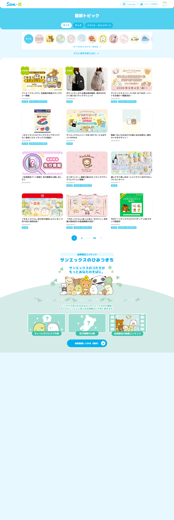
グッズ (78, 25)
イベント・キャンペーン (99, 25)
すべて (66, 25)
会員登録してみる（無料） (87, 343)
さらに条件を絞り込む (84, 53)
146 (94, 238)
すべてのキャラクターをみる (85, 46)
